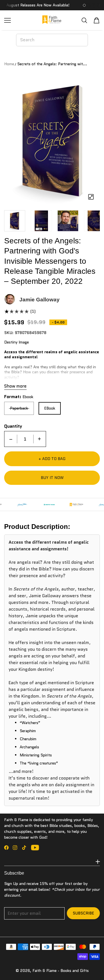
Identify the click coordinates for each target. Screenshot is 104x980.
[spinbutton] (25, 439)
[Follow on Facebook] (6, 847)
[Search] (84, 20)
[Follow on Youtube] (35, 847)
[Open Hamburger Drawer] (7, 20)
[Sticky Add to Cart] (91, 966)
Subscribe (83, 913)
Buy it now (52, 477)
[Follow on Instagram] (15, 847)
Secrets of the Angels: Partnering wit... (52, 64)
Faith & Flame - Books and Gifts (60, 970)
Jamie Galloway (39, 300)
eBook (49, 408)
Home (9, 64)
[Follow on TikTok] (24, 847)
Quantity (13, 426)
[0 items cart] (96, 20)
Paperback (19, 408)
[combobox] (52, 40)
